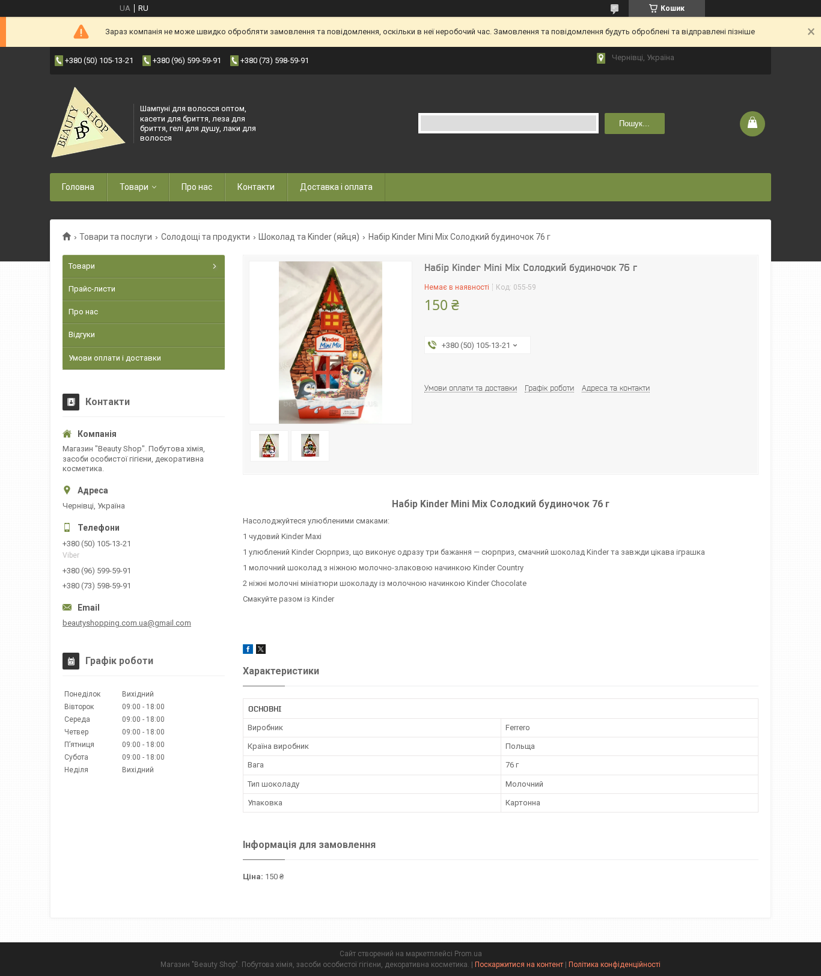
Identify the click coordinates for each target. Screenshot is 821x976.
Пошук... (634, 123)
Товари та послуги (115, 237)
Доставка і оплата (336, 187)
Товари (134, 187)
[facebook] (248, 651)
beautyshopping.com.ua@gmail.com (127, 622)
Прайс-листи (92, 288)
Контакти (256, 187)
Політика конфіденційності (615, 964)
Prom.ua (468, 954)
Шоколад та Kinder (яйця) (308, 237)
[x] (261, 651)
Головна (78, 187)
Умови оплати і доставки (115, 357)
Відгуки (82, 334)
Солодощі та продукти (205, 237)
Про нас (197, 187)
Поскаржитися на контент (519, 964)
